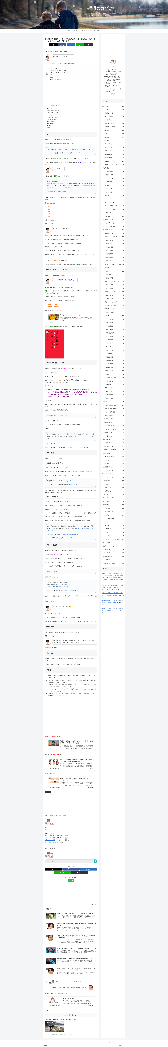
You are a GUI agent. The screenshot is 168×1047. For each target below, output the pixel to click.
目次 (52, 105)
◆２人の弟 (49, 115)
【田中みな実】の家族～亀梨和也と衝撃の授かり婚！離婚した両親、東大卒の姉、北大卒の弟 (112, 587)
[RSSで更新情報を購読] (72, 880)
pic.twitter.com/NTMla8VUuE (60, 586)
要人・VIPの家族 (49, 842)
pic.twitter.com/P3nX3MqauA (74, 481)
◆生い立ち (49, 108)
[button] (88, 44)
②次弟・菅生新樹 (52, 119)
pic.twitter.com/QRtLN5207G (64, 188)
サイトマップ (48, 830)
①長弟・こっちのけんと (54, 117)
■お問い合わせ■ (109, 1042)
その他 (46, 844)
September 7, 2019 (66, 191)
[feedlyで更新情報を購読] (69, 880)
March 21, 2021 (73, 484)
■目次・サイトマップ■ (99, 1042)
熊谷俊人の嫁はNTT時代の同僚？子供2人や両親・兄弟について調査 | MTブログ (112, 580)
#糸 (64, 582)
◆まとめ (49, 125)
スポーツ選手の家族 (50, 838)
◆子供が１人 (50, 123)
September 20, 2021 (70, 590)
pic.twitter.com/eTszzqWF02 (70, 534)
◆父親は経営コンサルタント (53, 110)
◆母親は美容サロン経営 (52, 112)
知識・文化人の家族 (50, 840)
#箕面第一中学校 (90, 185)
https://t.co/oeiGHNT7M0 (80, 528)
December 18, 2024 (67, 538)
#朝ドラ (89, 528)
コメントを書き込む (71, 1015)
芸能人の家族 (48, 835)
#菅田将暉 (83, 185)
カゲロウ (113, 66)
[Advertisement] (71, 92)
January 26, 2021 (75, 153)
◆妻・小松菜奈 (50, 121)
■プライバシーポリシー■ (119, 1042)
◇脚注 (48, 127)
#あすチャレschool (52, 188)
